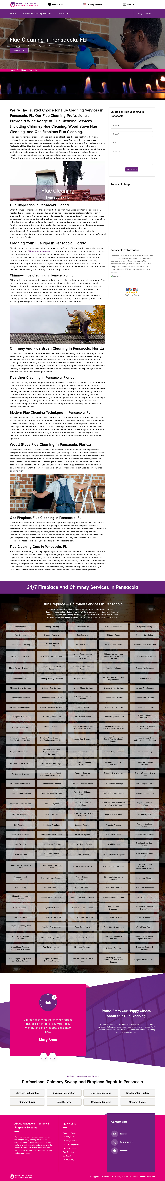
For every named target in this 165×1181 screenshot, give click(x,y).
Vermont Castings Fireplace (144, 825)
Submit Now (132, 169)
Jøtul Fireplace (20, 844)
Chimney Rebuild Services (51, 878)
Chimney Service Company (114, 897)
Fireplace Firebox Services (82, 752)
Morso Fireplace (82, 855)
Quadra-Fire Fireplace (144, 835)
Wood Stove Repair (82, 927)
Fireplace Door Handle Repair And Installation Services (113, 739)
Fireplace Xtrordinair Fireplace (144, 844)
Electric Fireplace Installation (51, 727)
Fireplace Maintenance (51, 927)
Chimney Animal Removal (113, 866)
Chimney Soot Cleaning (20, 644)
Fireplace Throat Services (20, 763)
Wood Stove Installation (114, 927)
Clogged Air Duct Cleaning (51, 897)
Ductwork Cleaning (114, 917)
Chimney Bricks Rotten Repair (113, 774)
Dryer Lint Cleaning (82, 888)
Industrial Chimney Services (145, 763)
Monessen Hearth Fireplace (51, 855)
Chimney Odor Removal (51, 784)
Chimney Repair (113, 635)
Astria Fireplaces (145, 814)
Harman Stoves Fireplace (51, 835)
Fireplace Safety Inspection (113, 908)
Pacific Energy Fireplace (51, 844)
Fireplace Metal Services (20, 752)
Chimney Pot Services (114, 698)
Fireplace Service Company (82, 897)
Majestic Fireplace (113, 825)
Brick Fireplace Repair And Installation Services (20, 960)
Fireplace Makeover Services (82, 948)
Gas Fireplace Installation (20, 727)
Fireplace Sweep (82, 707)
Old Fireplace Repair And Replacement (113, 678)
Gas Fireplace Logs (145, 752)
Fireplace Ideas (20, 917)
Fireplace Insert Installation (20, 878)
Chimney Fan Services (145, 698)
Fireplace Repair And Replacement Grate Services (51, 751)
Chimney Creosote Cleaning (51, 644)
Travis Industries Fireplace (113, 855)
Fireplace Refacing (113, 668)
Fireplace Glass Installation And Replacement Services (51, 739)
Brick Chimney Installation (145, 656)
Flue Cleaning (20, 635)
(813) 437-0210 (144, 14)
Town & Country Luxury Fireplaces (82, 814)
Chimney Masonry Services (51, 707)
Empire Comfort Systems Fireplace (20, 866)
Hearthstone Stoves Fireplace (144, 855)
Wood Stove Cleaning (144, 927)
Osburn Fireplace (82, 835)
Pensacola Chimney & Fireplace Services (121, 1176)
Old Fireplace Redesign (113, 784)
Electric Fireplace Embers (113, 793)
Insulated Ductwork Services (144, 948)
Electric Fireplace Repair (114, 717)
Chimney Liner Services (20, 698)
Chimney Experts (20, 908)
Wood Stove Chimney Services (20, 937)
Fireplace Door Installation (83, 739)
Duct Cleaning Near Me (51, 917)
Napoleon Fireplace (82, 825)
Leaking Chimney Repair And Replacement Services (51, 774)
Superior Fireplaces (20, 814)
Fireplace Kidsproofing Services (113, 878)
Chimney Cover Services (114, 688)
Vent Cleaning (20, 888)
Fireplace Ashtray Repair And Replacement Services (145, 739)
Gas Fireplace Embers (145, 793)
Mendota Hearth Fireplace (82, 844)
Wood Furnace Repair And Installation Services (82, 727)
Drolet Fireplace (20, 855)
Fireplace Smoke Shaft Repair (51, 668)
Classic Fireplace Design (145, 784)
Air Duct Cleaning (51, 888)
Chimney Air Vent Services (20, 804)
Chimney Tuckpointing (145, 668)
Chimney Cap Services (51, 688)
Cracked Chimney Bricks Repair (145, 774)
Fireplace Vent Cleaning (113, 707)
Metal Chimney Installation (20, 668)
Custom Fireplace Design (51, 793)
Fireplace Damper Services (113, 752)
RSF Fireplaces (20, 825)
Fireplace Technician (144, 917)
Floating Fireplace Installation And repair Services (113, 960)
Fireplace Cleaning (144, 626)
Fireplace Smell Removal (20, 784)
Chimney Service (82, 626)
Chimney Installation (144, 635)
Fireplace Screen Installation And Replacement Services (145, 866)
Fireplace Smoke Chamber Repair (83, 668)
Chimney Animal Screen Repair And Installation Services (113, 656)
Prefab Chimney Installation (82, 878)
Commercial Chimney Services (82, 763)
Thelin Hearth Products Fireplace (51, 866)
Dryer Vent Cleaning (144, 878)
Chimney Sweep (20, 626)
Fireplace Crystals (51, 804)
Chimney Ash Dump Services (82, 697)
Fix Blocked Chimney (20, 774)
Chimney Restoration (20, 678)
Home (13, 13)
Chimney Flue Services (144, 688)
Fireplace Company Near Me (20, 927)
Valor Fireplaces (51, 814)
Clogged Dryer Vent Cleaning (20, 897)
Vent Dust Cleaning (114, 888)
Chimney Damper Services (51, 698)
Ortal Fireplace (113, 844)
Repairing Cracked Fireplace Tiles (82, 774)
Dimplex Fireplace (113, 835)
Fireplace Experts (144, 897)
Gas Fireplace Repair (82, 717)
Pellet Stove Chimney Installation (82, 793)
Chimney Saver (145, 678)
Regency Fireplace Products (144, 804)
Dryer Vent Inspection (144, 888)
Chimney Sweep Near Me (82, 917)
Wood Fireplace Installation (144, 717)
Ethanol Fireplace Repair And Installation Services (113, 727)
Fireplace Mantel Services (144, 960)
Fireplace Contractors (145, 707)
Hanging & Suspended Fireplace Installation (144, 937)
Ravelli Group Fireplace (82, 866)
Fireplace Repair (82, 644)
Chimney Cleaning (51, 626)
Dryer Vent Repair (51, 908)
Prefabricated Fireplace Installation (145, 727)
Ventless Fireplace (82, 937)
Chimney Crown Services (20, 688)
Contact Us (63, 13)
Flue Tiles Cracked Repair (82, 784)
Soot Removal (82, 635)
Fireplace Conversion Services (113, 937)
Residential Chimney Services (113, 763)
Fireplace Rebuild (20, 717)
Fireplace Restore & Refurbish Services (51, 960)
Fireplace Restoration (20, 656)
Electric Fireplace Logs (51, 763)
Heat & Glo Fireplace (20, 835)
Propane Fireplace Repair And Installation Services (20, 739)
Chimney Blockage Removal (51, 678)
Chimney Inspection (113, 626)
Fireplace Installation (113, 644)
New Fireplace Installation (145, 644)
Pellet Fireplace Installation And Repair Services (113, 804)
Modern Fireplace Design (20, 793)
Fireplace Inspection (82, 678)
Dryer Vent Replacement (82, 908)
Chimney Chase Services (82, 688)
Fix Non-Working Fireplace (51, 656)
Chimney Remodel (113, 948)
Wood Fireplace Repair (51, 717)
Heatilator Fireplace (51, 825)
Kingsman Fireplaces (113, 814)
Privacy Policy (68, 1160)
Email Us (130, 4)
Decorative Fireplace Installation (144, 908)
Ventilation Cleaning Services (51, 948)
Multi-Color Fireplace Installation (82, 804)
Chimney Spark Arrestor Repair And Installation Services (82, 656)
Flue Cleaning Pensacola (27, 70)
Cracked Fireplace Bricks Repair (82, 960)
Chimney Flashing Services (20, 707)
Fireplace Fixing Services (51, 937)
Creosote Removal (51, 635)
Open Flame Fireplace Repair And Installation (20, 948)
